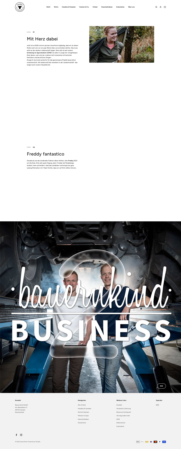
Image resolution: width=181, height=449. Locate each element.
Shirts (56, 7)
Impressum (120, 426)
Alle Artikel (82, 405)
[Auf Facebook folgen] (16, 435)
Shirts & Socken (83, 412)
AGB (118, 419)
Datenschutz (120, 423)
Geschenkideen (106, 7)
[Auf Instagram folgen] (21, 435)
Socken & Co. (84, 7)
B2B (161, 386)
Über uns (131, 7)
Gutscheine (120, 7)
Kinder (95, 7)
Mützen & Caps (83, 416)
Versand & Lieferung (123, 408)
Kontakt (119, 405)
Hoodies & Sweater (69, 7)
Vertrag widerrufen (123, 416)
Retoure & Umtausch (123, 412)
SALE (48, 7)
